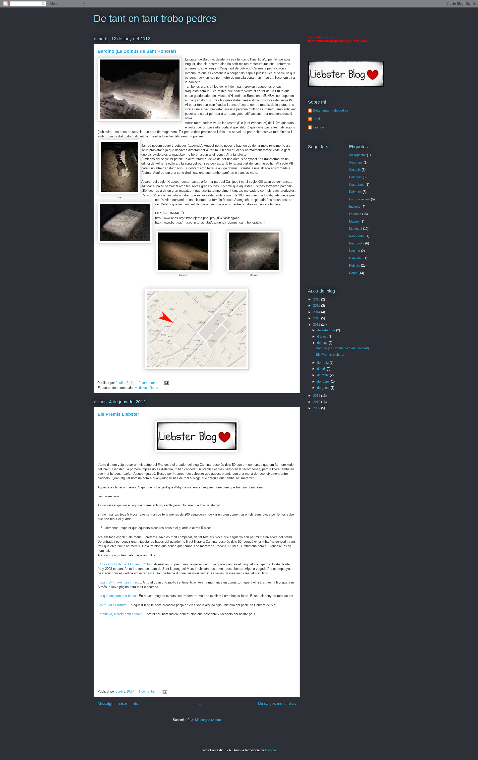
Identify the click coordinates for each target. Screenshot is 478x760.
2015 (317, 305)
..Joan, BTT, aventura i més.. (119, 582)
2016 (317, 299)
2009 (317, 408)
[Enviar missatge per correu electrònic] (166, 383)
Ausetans (356, 162)
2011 (317, 396)
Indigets (354, 206)
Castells (355, 170)
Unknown (319, 127)
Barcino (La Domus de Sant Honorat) (137, 51)
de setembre (326, 330)
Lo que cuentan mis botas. (118, 596)
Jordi (316, 119)
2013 (317, 318)
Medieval (141, 388)
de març (323, 375)
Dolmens (355, 192)
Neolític (354, 251)
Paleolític (355, 258)
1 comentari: (148, 691)
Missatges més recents (118, 704)
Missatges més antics (277, 704)
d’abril (322, 369)
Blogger (270, 750)
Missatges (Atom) (208, 720)
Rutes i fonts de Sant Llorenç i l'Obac (125, 564)
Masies (354, 221)
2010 (317, 402)
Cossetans (356, 184)
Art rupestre (357, 155)
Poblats (354, 265)
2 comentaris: (149, 383)
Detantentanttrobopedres (330, 110)
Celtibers (355, 177)
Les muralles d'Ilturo (112, 605)
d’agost (323, 336)
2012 (317, 324)
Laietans (355, 214)
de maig (323, 362)
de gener (324, 388)
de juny (323, 343)
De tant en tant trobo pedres (155, 18)
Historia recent (359, 199)
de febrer (324, 381)
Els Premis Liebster (118, 414)
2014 (317, 312)
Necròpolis (356, 243)
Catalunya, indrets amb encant (120, 614)
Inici (198, 704)
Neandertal (356, 236)
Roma (154, 388)
